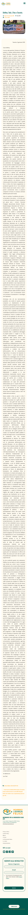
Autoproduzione (6, 843)
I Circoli (4, 837)
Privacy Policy (6, 831)
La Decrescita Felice (7, 839)
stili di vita (16, 785)
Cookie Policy (6, 833)
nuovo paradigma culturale (9, 785)
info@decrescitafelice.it (8, 824)
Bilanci (4, 835)
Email (14, 870)
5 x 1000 (5, 841)
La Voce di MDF (7, 17)
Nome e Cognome (14, 864)
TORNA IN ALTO (14, 906)
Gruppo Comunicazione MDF (9, 15)
